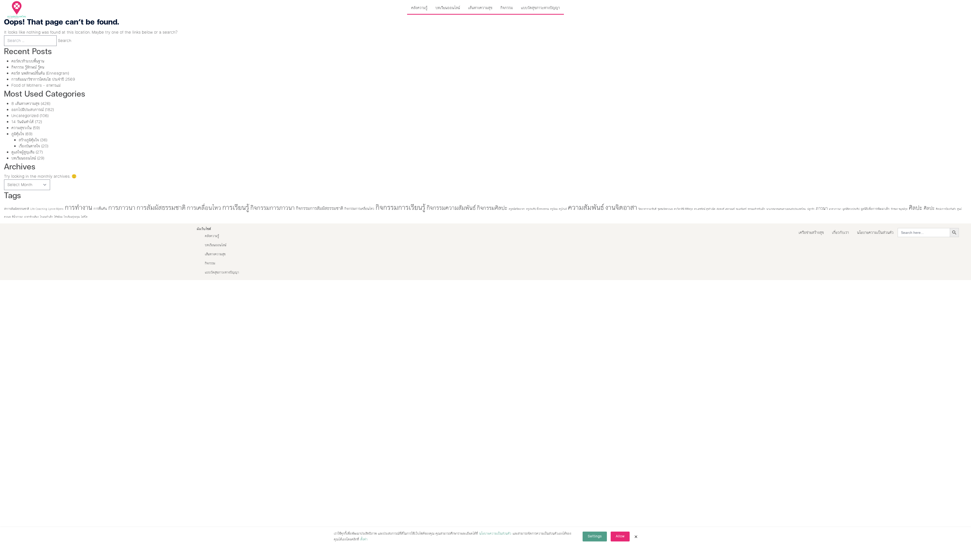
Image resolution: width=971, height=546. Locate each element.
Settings (595, 536)
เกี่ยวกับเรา (840, 232)
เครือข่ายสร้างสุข (811, 232)
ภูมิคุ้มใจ (17, 134)
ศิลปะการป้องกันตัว (946, 209)
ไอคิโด (84, 217)
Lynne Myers (55, 209)
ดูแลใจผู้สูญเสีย (22, 152)
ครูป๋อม (554, 209)
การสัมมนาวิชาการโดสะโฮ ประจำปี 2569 (43, 79)
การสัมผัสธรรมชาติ (161, 208)
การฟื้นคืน (100, 208)
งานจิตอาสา (621, 207)
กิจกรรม (506, 8)
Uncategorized (24, 116)
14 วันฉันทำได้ (22, 122)
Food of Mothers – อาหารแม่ (35, 85)
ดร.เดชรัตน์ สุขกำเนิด (704, 209)
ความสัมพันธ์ (586, 207)
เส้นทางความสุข (480, 8)
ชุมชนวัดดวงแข (665, 209)
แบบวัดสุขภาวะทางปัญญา (540, 8)
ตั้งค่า (363, 539)
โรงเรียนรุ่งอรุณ (72, 217)
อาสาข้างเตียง (31, 217)
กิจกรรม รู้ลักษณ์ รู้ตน (27, 67)
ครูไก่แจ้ (563, 209)
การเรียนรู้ (235, 207)
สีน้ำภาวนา (17, 217)
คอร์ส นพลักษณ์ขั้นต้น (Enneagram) (40, 73)
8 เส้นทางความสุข (25, 103)
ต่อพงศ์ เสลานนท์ (726, 209)
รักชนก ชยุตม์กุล (899, 209)
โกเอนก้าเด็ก (46, 217)
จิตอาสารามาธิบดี (647, 209)
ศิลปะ (915, 207)
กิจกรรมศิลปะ (492, 208)
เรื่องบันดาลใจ (29, 146)
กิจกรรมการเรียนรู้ (400, 207)
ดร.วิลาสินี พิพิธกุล (683, 209)
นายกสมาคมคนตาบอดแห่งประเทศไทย (786, 209)
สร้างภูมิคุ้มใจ (29, 140)
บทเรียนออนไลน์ (447, 8)
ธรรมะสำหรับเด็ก (756, 209)
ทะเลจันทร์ (741, 209)
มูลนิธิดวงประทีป (851, 209)
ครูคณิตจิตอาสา (517, 209)
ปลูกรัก (810, 209)
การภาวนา (121, 208)
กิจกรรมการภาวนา (272, 207)
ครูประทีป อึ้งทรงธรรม (537, 209)
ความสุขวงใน (21, 128)
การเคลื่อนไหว (204, 207)
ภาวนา (822, 208)
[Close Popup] (636, 536)
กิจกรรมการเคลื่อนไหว (359, 208)
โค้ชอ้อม (58, 217)
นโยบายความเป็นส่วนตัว (875, 232)
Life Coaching (38, 209)
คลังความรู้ (419, 8)
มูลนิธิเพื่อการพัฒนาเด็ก (875, 209)
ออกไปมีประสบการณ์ (27, 109)
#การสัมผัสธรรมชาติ (16, 209)
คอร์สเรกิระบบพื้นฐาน (27, 61)
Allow (620, 536)
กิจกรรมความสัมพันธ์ (451, 207)
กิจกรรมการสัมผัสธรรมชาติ (319, 208)
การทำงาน (78, 207)
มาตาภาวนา (835, 209)
